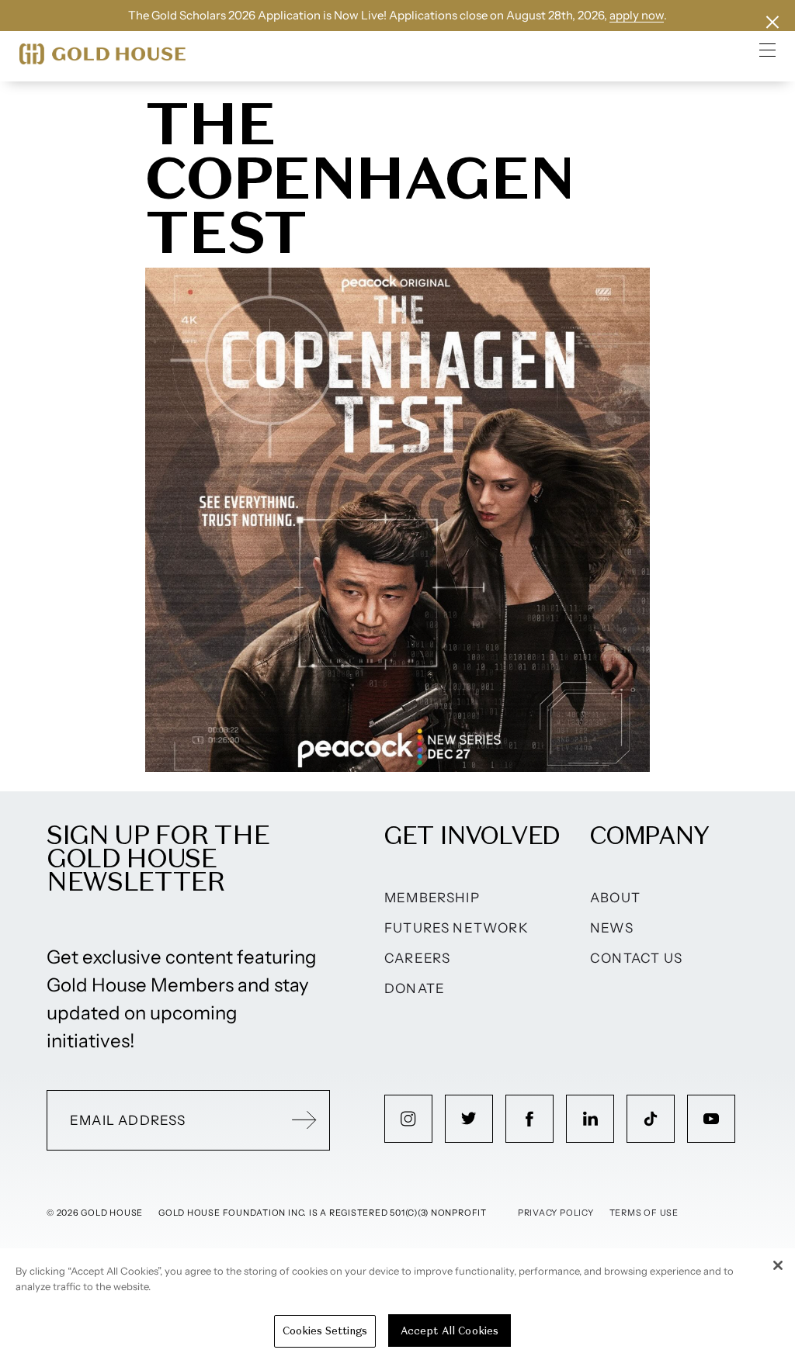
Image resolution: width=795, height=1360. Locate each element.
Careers (417, 958)
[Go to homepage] (102, 53)
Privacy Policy (556, 1212)
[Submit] (304, 1120)
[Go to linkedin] (590, 1119)
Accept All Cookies (449, 1331)
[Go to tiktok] (651, 1119)
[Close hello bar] (772, 22)
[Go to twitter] (469, 1119)
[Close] (778, 1265)
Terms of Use (644, 1212)
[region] (397, 1304)
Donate (414, 988)
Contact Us (636, 958)
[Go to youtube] (711, 1119)
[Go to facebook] (529, 1119)
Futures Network (456, 927)
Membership (432, 897)
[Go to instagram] (408, 1119)
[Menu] (768, 49)
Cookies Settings (325, 1331)
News (612, 927)
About (615, 897)
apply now (636, 15)
